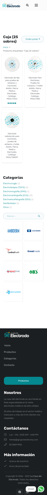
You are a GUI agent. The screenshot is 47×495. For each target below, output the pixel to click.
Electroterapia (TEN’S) (14, 187)
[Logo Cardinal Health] (13, 251)
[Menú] (36, 5)
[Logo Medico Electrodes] (13, 292)
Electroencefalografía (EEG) (17, 199)
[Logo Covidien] (34, 231)
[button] (27, 5)
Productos (10, 352)
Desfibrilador (9, 203)
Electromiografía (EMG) (15, 191)
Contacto (9, 365)
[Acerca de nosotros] (6, 461)
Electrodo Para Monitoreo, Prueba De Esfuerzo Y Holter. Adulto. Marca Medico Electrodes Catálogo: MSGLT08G (35, 88)
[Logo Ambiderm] (13, 231)
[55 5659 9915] (6, 444)
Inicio (5, 47)
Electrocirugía (10, 183)
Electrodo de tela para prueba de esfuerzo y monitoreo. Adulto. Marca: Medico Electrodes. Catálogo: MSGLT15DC (12, 88)
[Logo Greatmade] (34, 251)
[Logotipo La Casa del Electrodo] (11, 5)
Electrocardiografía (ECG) (15, 195)
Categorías (10, 358)
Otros (6, 207)
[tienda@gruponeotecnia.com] (6, 439)
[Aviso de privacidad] (6, 466)
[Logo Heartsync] (13, 271)
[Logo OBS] (34, 271)
